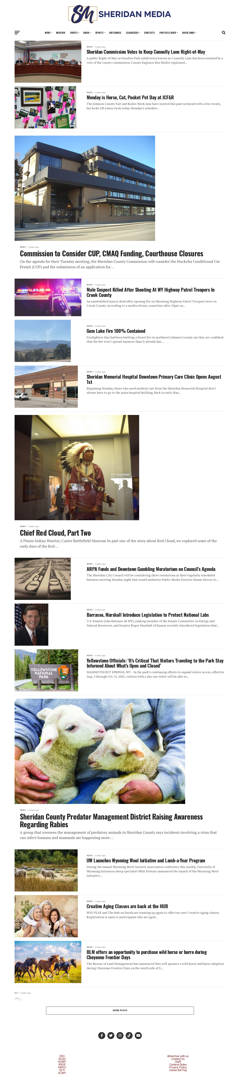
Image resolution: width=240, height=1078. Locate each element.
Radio (86, 32)
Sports (99, 32)
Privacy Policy (178, 1067)
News (47, 32)
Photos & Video (168, 32)
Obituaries (115, 32)
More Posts (120, 1010)
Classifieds (132, 32)
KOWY (62, 1061)
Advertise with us (178, 1056)
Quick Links (188, 32)
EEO (62, 1056)
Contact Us (178, 1059)
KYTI (62, 1070)
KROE (62, 1064)
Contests (149, 32)
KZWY (62, 1073)
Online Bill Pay (178, 1070)
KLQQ (62, 1059)
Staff (178, 1061)
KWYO (62, 1067)
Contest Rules (178, 1064)
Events (73, 32)
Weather (60, 32)
